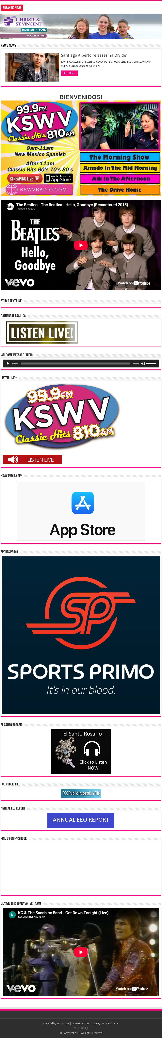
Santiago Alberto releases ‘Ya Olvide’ (94, 55)
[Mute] (143, 363)
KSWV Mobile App (11, 476)
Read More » (69, 73)
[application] (81, 363)
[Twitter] (82, 1028)
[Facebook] (79, 1028)
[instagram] (86, 1028)
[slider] (151, 363)
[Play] (8, 363)
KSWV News (8, 45)
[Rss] (75, 1028)
